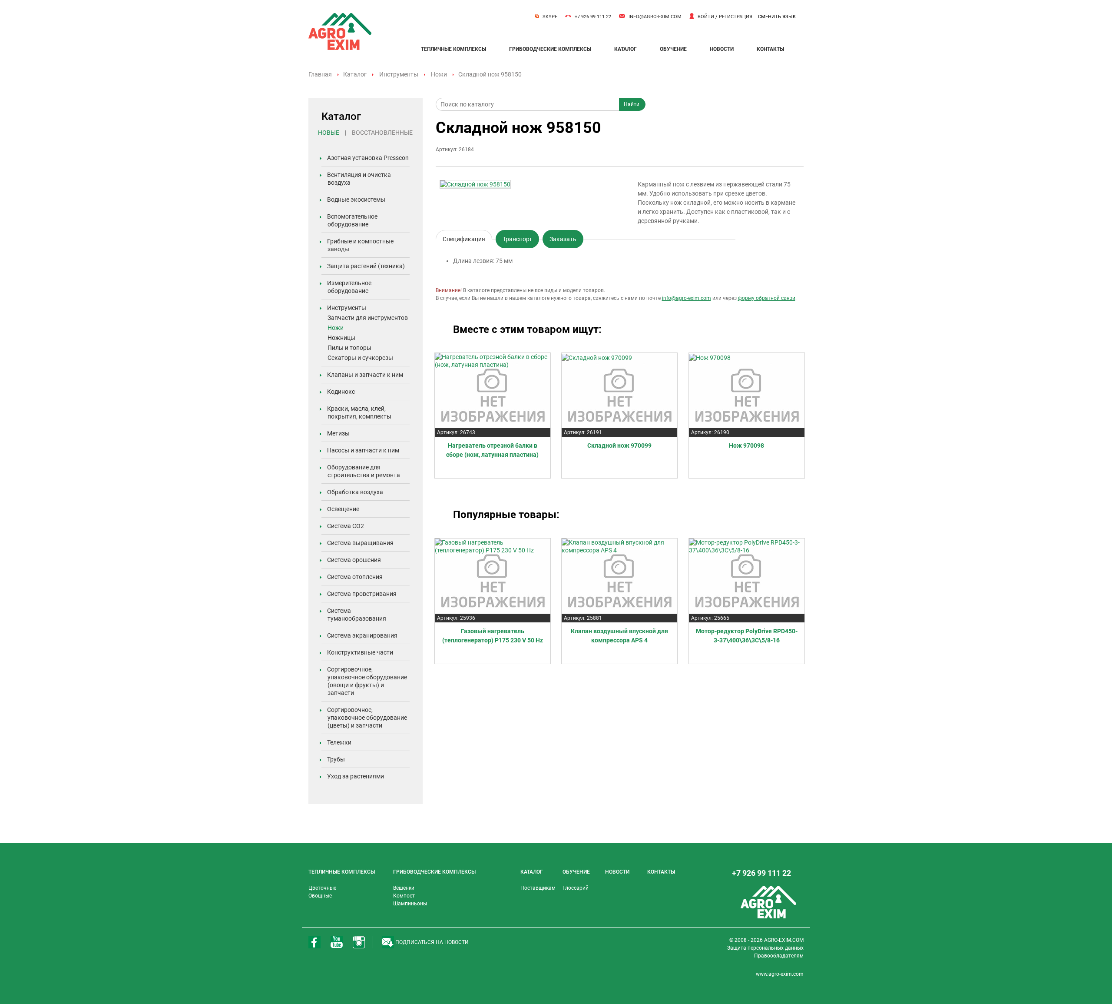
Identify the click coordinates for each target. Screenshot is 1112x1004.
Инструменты (398, 74)
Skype (550, 17)
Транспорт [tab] (517, 239)
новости (722, 49)
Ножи (439, 74)
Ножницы (341, 337)
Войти (706, 17)
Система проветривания (362, 593)
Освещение (343, 508)
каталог (625, 49)
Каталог (355, 74)
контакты (770, 49)
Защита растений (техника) (366, 266)
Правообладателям (779, 956)
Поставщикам (538, 888)
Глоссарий (576, 888)
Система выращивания (360, 542)
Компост (404, 896)
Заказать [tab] (562, 239)
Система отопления (355, 576)
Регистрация (735, 17)
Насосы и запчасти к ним (363, 450)
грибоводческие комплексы (550, 49)
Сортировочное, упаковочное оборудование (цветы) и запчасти (367, 717)
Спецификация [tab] (464, 237)
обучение (673, 49)
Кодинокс (341, 391)
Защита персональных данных (765, 948)
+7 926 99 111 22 (593, 17)
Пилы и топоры (349, 347)
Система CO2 (345, 525)
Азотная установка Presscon (368, 157)
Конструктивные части (360, 652)
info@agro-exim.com (655, 17)
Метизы (338, 433)
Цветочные (322, 888)
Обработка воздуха (355, 492)
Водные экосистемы (356, 199)
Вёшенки (403, 888)
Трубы (336, 759)
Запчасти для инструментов (368, 317)
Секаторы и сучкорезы (360, 357)
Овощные (320, 896)
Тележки (339, 742)
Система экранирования (362, 635)
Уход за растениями (355, 776)
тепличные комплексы (453, 49)
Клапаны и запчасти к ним (365, 374)
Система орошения (354, 559)
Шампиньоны (410, 904)
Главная (320, 74)
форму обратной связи (766, 298)
